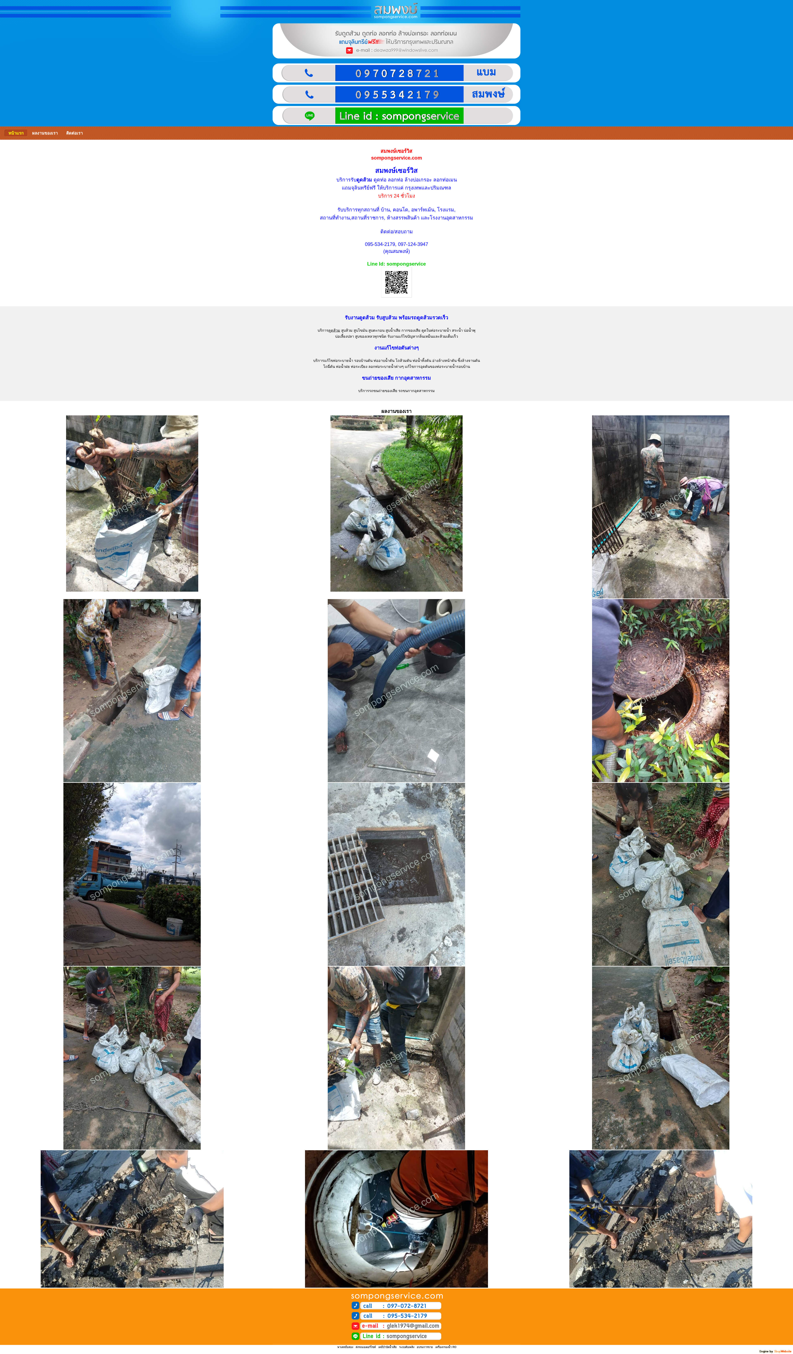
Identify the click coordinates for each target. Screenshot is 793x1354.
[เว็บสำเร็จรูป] (776, 1352)
